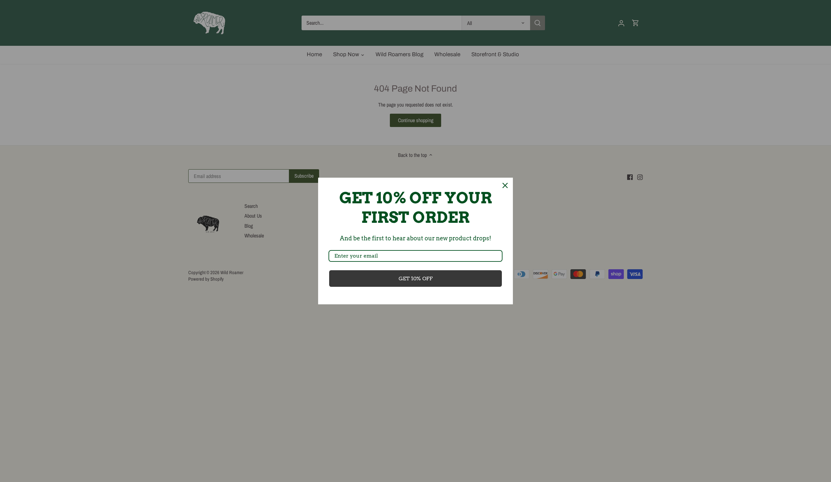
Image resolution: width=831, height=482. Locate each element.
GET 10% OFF (416, 278)
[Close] (505, 185)
